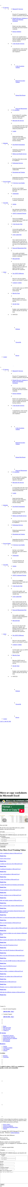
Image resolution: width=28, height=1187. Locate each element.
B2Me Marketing (15, 1132)
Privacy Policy (6, 1124)
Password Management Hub (19, 248)
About (4, 272)
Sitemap (5, 1128)
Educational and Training (18, 172)
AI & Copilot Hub (16, 234)
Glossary (5, 1050)
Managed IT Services (17, 9)
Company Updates (17, 282)
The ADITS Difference (18, 273)
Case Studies (6, 1049)
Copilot (14, 131)
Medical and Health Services (19, 153)
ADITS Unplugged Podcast (19, 213)
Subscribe (3, 846)
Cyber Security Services (18, 43)
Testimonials (15, 193)
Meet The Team (7, 1027)
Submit (2, 1184)
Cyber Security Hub (17, 224)
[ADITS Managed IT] (3, 3)
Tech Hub (5, 202)
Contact (5, 357)
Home (4, 1026)
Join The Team (6, 1029)
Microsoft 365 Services (18, 120)
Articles (14, 204)
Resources (2, 1043)
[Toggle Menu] (0, 5)
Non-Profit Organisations (18, 144)
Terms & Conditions (8, 1126)
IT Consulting (15, 110)
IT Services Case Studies (18, 183)
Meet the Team (16, 293)
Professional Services (17, 163)
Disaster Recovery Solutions (10, 1038)
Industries (5, 143)
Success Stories (7, 181)
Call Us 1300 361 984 (5, 721)
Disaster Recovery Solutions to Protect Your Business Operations (20, 20)
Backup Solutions (16, 31)
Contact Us (6, 1030)
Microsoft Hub (16, 258)
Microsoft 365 (6, 1039)
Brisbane (5, 1055)
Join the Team (15, 304)
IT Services (6, 7)
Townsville (6, 1057)
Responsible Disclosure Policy (10, 1127)
